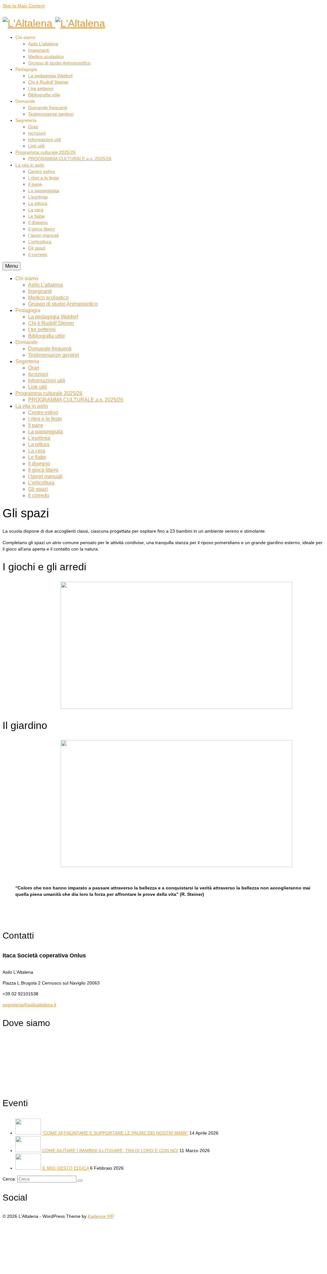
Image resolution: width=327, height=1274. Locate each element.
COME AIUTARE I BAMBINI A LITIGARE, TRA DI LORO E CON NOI (110, 1150)
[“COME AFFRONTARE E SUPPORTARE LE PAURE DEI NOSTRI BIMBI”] (28, 1132)
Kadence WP (101, 1216)
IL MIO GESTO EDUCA (65, 1168)
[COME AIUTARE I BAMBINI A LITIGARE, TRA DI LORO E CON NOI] (28, 1150)
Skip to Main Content (24, 5)
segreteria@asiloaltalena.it (29, 1004)
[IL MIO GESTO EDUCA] (28, 1168)
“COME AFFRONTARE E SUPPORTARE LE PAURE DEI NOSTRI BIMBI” (115, 1132)
